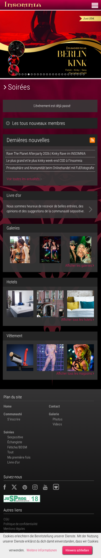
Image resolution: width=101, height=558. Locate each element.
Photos (57, 419)
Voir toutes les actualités (23, 179)
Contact (54, 406)
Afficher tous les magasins (74, 373)
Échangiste (14, 442)
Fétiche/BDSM (17, 447)
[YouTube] (47, 488)
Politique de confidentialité (20, 524)
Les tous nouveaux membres (38, 123)
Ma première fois (19, 457)
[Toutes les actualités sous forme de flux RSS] (92, 140)
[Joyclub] (59, 488)
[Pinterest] (27, 488)
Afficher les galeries (79, 265)
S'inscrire (13, 419)
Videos (57, 424)
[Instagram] (37, 488)
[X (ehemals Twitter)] (16, 488)
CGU (6, 519)
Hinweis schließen (77, 550)
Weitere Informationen (42, 550)
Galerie (54, 414)
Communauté (13, 414)
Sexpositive (15, 437)
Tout (10, 452)
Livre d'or (13, 462)
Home (8, 406)
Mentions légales (14, 528)
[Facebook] (7, 488)
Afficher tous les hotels (77, 319)
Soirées (9, 432)
